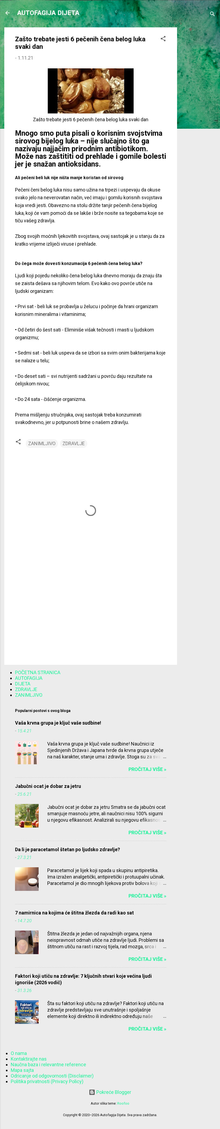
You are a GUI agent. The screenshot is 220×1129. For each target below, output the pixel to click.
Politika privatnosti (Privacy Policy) (47, 1081)
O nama (19, 1053)
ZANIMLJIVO (42, 443)
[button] (163, 39)
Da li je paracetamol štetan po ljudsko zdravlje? (67, 849)
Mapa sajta (22, 1070)
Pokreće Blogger (113, 1092)
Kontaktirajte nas (29, 1059)
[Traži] (212, 14)
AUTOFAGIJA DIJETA (48, 13)
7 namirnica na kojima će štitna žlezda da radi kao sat (74, 913)
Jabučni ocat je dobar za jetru (48, 786)
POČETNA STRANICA (37, 672)
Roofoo (123, 1103)
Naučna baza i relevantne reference (48, 1064)
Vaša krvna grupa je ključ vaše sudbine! (58, 723)
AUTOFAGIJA (28, 678)
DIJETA (22, 684)
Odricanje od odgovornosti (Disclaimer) (52, 1076)
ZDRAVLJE (74, 443)
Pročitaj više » (147, 769)
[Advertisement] (198, 107)
